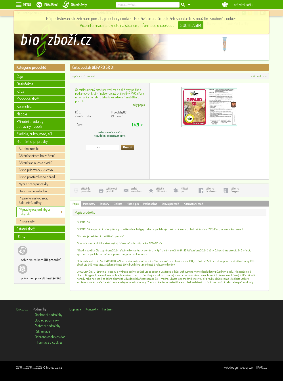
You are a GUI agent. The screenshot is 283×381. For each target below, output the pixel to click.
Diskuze (118, 203)
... (138, 105)
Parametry (89, 203)
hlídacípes (184, 190)
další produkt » (258, 76)
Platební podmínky (47, 326)
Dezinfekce (25, 83)
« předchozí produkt (84, 76)
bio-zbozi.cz (54, 367)
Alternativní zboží (193, 203)
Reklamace (42, 331)
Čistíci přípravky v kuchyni (36, 170)
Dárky (21, 236)
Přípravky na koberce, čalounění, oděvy (33, 200)
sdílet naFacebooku (211, 190)
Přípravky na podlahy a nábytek (34, 211)
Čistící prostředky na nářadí (37, 177)
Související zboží (170, 203)
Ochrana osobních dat (50, 337)
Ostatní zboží (26, 228)
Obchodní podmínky (48, 314)
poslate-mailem (136, 190)
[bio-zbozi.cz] (58, 40)
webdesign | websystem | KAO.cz (245, 367)
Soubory (104, 203)
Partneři (107, 309)
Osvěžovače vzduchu (33, 191)
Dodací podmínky (47, 320)
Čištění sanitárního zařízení (37, 155)
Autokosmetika (29, 148)
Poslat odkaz (150, 203)
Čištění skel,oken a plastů (35, 163)
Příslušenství (27, 221)
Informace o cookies (48, 342)
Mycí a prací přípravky (33, 184)
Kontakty (92, 309)
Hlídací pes (133, 203)
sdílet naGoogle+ (235, 190)
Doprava (75, 309)
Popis (75, 203)
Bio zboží (22, 309)
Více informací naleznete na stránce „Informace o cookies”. (127, 25)
